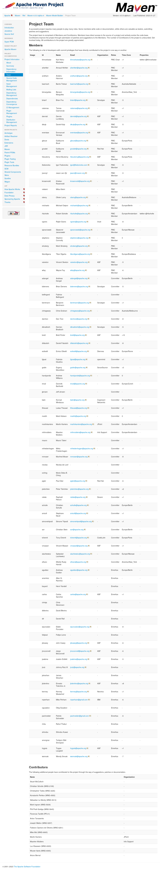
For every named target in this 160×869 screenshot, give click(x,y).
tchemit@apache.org (78, 537)
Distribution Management (11, 120)
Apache (7, 15)
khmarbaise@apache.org (80, 59)
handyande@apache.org (80, 375)
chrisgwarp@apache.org (80, 310)
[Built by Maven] (14, 213)
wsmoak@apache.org (79, 756)
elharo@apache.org (78, 562)
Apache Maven (10, 49)
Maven (17, 15)
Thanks (7, 202)
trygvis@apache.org (78, 748)
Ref (23, 15)
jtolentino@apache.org (79, 683)
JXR (6, 146)
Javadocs (8, 31)
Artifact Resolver (11, 136)
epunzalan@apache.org (79, 626)
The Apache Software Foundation (27, 866)
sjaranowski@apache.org (80, 229)
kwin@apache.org (77, 400)
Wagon (7, 181)
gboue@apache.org (78, 140)
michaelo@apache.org (79, 205)
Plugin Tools (9, 162)
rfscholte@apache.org (79, 213)
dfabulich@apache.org (79, 343)
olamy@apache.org (78, 197)
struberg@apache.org (79, 246)
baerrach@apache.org (79, 84)
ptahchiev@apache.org (79, 489)
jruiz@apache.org (77, 667)
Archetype (8, 133)
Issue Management (11, 85)
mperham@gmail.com (79, 699)
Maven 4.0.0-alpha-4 (36, 15)
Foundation (9, 192)
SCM (6, 168)
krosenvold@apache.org (80, 181)
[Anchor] (56, 24)
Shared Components (12, 172)
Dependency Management (11, 93)
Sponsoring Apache (12, 199)
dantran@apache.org (78, 319)
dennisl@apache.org (78, 116)
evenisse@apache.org (79, 132)
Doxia (6, 139)
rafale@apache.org (78, 497)
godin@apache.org (77, 367)
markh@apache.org (78, 416)
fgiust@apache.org (77, 359)
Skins (6, 175)
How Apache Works (12, 189)
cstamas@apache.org (79, 108)
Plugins (9, 116)
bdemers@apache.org (79, 286)
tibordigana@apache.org (80, 254)
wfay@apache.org (77, 270)
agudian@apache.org (78, 570)
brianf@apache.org (78, 100)
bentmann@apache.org (79, 302)
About (8, 62)
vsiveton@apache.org (79, 262)
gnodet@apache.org (78, 148)
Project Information (12, 59)
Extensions (8, 142)
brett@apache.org (77, 335)
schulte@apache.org (78, 505)
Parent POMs (9, 152)
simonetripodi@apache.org (81, 521)
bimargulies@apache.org (80, 92)
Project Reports (10, 125)
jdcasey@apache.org (78, 643)
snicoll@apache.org (78, 513)
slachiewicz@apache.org (80, 554)
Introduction (9, 27)
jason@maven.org (77, 173)
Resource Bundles (11, 165)
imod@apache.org (77, 383)
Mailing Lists (11, 89)
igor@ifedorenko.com (78, 165)
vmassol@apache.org (79, 545)
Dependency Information (11, 70)
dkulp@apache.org (77, 124)
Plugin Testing (10, 159)
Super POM (9, 41)
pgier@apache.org (77, 481)
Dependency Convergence (11, 102)
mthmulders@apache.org (80, 432)
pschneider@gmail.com (79, 716)
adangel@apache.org (78, 278)
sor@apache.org (77, 529)
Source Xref (9, 34)
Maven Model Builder (54, 15)
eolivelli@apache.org (78, 351)
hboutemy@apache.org (79, 157)
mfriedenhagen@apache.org (81, 448)
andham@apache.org (79, 76)
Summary (10, 66)
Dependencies (12, 98)
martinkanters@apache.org (81, 424)
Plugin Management (11, 111)
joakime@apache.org (78, 659)
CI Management (12, 107)
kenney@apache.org (78, 691)
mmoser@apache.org (79, 456)
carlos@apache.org (78, 594)
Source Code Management (11, 79)
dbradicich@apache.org (79, 327)
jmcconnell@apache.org (79, 651)
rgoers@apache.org (78, 221)
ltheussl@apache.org (78, 408)
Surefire (7, 178)
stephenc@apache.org (79, 238)
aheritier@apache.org (79, 67)
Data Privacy (9, 195)
